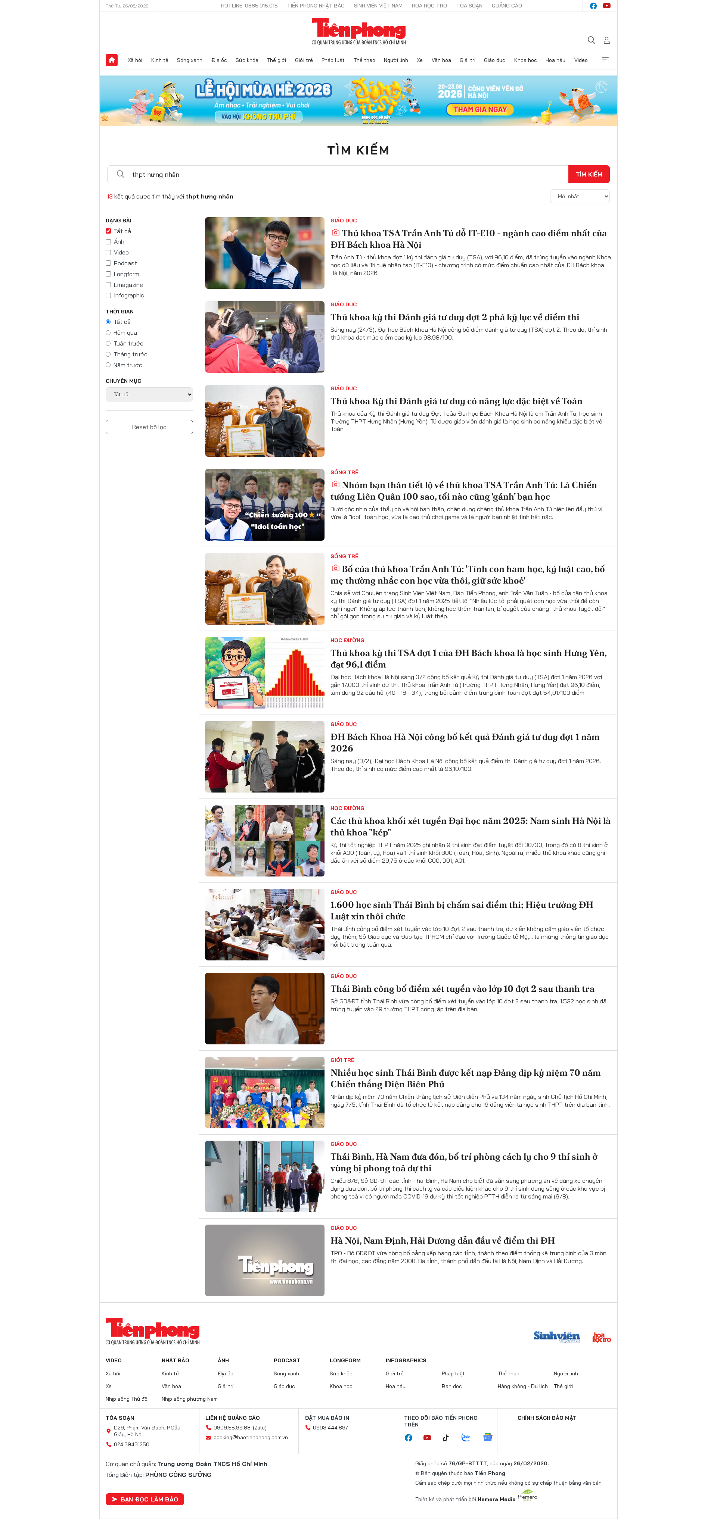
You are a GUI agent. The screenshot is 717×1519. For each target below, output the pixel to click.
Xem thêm (605, 60)
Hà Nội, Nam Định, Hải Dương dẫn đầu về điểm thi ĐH (442, 1240)
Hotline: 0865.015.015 (249, 5)
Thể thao (364, 60)
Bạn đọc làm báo (149, 1499)
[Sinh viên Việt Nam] (557, 1338)
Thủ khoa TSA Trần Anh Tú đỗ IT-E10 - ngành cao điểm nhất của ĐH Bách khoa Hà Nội (468, 238)
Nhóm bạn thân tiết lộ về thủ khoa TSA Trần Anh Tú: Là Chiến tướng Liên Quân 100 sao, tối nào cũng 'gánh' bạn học (463, 490)
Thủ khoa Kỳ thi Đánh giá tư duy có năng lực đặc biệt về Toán (456, 401)
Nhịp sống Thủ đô (127, 1398)
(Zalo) (260, 1427)
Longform (126, 274)
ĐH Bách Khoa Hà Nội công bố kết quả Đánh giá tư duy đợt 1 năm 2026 (465, 742)
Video (581, 60)
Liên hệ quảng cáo (232, 1418)
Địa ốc (219, 60)
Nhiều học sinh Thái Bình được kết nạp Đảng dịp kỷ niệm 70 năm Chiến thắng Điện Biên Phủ (465, 1078)
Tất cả (122, 231)
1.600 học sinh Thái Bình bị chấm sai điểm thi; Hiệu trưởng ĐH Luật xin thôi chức (461, 910)
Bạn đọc (452, 1386)
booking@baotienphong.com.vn (251, 1437)
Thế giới (276, 60)
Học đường (347, 640)
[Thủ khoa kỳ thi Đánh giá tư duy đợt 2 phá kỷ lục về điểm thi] (265, 337)
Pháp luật (333, 60)
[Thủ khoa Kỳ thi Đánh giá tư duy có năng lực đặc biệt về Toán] (265, 421)
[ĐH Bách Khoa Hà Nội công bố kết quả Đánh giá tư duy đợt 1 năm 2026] (265, 757)
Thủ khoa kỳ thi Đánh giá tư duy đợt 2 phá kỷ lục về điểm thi (455, 317)
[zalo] (469, 1437)
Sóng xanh (189, 60)
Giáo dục (494, 60)
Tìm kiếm (358, 150)
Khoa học (525, 60)
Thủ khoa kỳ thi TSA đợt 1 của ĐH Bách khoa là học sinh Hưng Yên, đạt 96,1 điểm (468, 658)
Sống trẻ (344, 472)
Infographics (406, 1360)
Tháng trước (131, 354)
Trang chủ (112, 60)
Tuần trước (128, 343)
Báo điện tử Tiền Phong (359, 31)
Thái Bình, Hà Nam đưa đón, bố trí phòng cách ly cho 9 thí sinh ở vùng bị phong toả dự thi (464, 1162)
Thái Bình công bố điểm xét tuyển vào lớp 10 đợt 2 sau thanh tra (462, 988)
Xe (420, 60)
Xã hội (135, 60)
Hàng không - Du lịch (523, 1386)
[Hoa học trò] (601, 1338)
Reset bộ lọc (149, 427)
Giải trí (467, 60)
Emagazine (128, 284)
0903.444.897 (330, 1427)
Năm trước (128, 365)
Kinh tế (159, 60)
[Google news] (491, 1437)
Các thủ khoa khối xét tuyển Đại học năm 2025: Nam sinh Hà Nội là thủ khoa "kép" (470, 826)
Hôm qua (125, 332)
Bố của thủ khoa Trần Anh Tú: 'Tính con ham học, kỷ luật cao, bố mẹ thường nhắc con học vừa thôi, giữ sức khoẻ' (467, 574)
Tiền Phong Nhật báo (316, 5)
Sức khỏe (247, 60)
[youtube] (606, 6)
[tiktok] (449, 1438)
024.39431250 (131, 1444)
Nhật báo (175, 1360)
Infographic (129, 295)
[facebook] (593, 6)
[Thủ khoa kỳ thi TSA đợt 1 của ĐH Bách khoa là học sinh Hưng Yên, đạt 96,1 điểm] (265, 673)
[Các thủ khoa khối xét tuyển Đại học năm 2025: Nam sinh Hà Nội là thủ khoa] (265, 840)
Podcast (125, 263)
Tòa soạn (469, 5)
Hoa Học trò (429, 5)
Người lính (396, 60)
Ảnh (119, 241)
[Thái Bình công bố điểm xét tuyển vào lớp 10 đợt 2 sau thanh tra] (265, 1008)
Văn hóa (441, 60)
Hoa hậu (555, 60)
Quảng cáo (507, 5)
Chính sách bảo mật (547, 1418)
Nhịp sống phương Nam (190, 1398)
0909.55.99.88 (232, 1427)
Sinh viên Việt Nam (378, 5)
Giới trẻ (304, 60)
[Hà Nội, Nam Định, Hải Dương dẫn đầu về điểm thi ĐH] (265, 1260)
